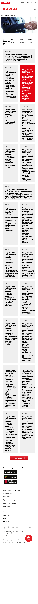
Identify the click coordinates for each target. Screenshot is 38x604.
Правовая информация (11, 500)
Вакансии (6, 506)
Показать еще (17, 458)
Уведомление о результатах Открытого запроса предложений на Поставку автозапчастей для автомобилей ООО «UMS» (11, 117)
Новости (6, 521)
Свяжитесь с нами (11, 535)
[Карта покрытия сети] (28, 3)
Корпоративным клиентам (12, 490)
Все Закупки (6, 40)
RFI (4, 44)
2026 (12, 39)
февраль (23, 42)
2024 (30, 39)
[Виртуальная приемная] (32, 3)
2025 (21, 39)
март (31, 42)
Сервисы (6, 515)
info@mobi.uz (10, 533)
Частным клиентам (9, 487)
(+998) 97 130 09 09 (9, 15)
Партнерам (7, 497)
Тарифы (6, 512)
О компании (7, 493)
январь (13, 42)
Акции (5, 518)
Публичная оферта (10, 503)
